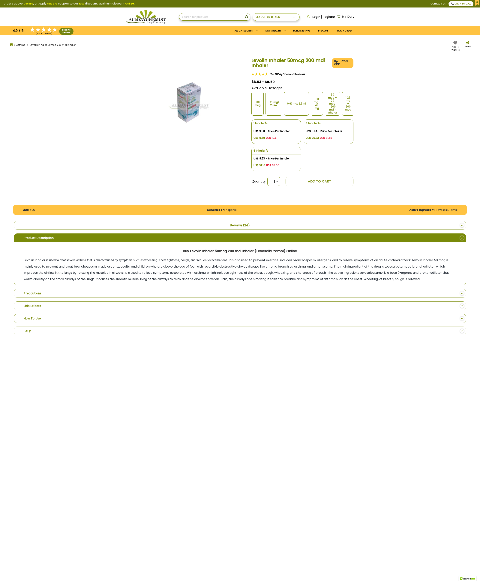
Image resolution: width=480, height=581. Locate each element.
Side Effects (32, 306)
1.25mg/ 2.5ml (273, 103)
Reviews (239, 225)
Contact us (438, 3)
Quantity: (259, 181)
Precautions (32, 293)
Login (316, 17)
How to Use (32, 318)
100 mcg (257, 103)
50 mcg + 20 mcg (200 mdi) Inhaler (332, 103)
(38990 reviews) (44, 33)
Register (329, 17)
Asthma (21, 44)
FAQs (27, 331)
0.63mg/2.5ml (296, 103)
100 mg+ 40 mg (317, 103)
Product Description (39, 238)
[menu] (293, 30)
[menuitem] (275, 30)
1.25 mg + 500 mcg (348, 103)
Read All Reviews (66, 31)
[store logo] (146, 16)
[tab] (240, 225)
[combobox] (214, 17)
